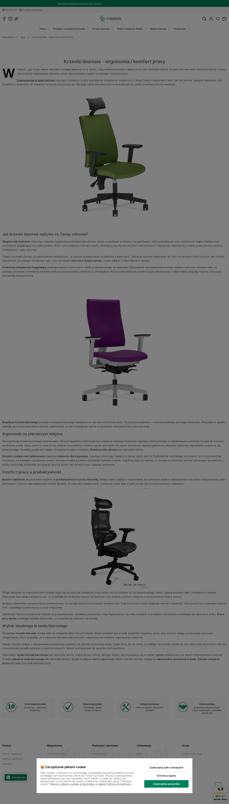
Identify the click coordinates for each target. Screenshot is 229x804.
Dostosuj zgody (166, 775)
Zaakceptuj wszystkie (166, 783)
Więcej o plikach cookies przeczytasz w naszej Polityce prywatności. (90, 784)
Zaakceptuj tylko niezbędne (166, 767)
